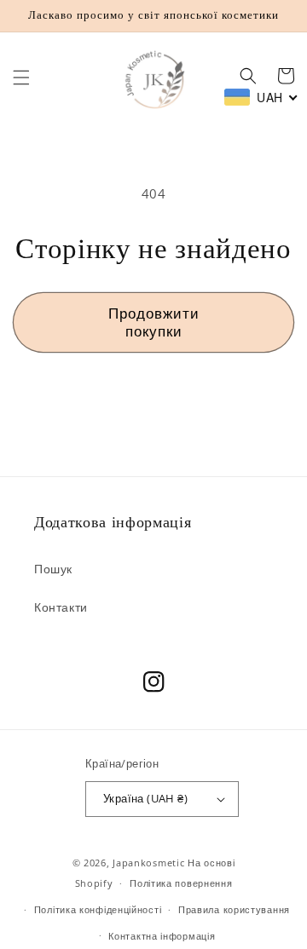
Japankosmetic (148, 862)
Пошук (53, 569)
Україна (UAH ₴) (145, 798)
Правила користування (234, 909)
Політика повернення (181, 883)
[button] (21, 77)
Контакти (61, 607)
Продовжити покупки (154, 321)
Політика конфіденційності (98, 909)
